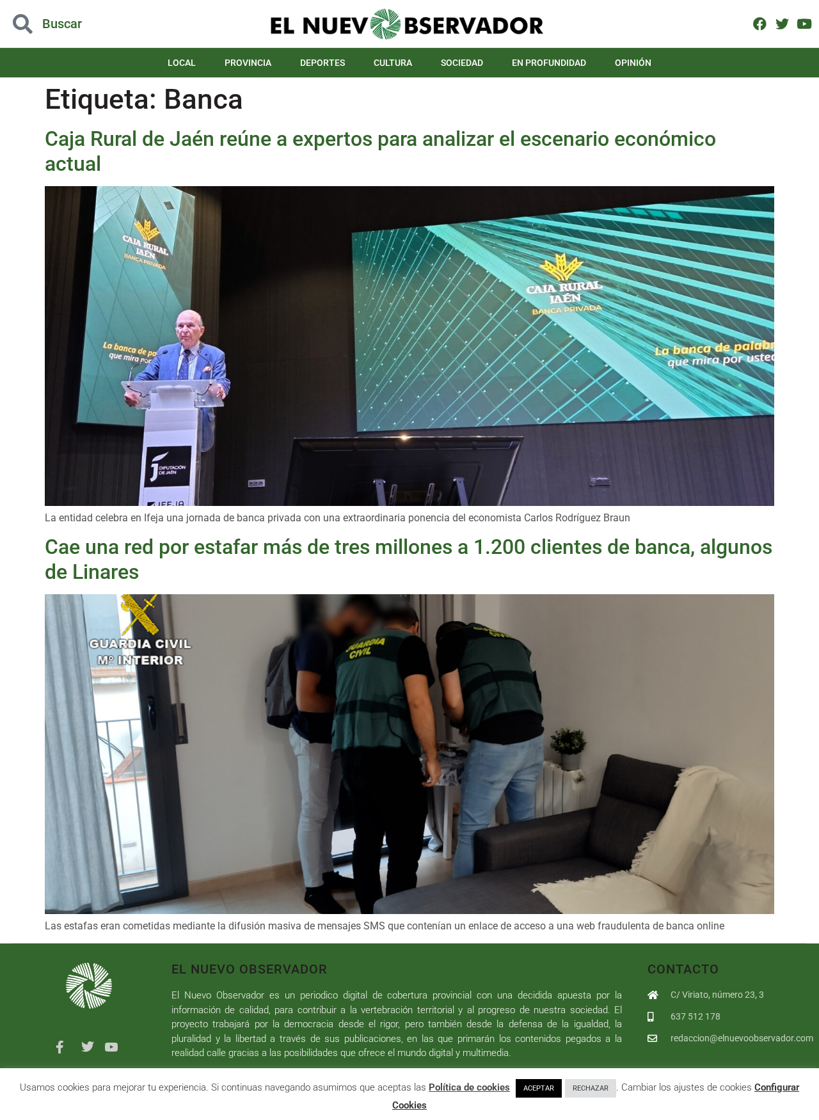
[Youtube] (804, 23)
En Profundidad (549, 63)
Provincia (248, 63)
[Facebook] (760, 23)
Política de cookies (469, 1087)
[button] (82, 24)
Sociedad (462, 63)
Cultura (393, 63)
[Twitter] (782, 23)
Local (182, 63)
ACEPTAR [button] (538, 1088)
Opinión (633, 63)
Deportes (322, 63)
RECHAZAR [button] (590, 1088)
